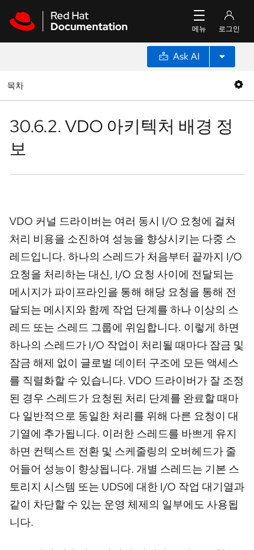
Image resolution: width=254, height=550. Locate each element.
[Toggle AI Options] (222, 56)
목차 (16, 85)
